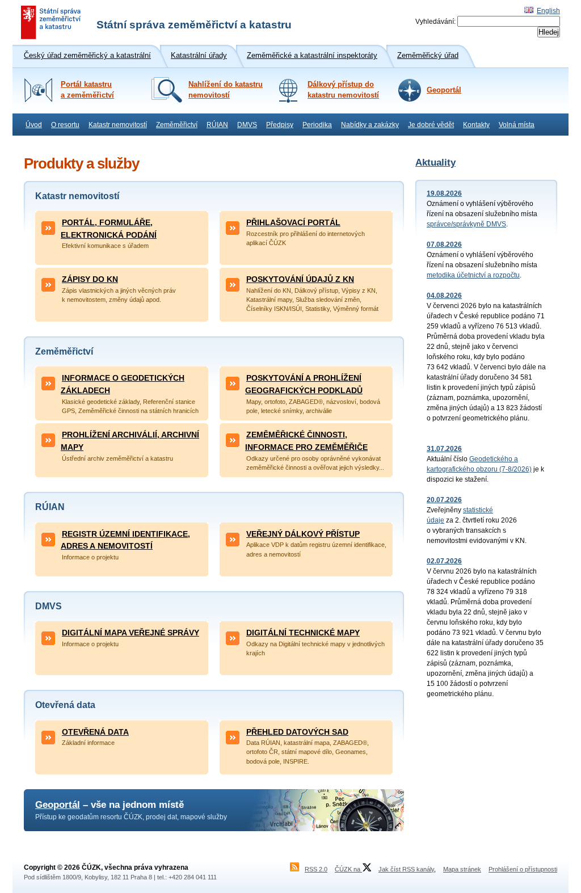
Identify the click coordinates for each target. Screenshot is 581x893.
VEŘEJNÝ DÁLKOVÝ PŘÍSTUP (303, 533)
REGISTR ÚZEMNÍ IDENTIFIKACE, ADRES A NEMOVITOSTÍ (125, 540)
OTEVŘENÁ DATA (95, 731)
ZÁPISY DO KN (90, 279)
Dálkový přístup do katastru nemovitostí (343, 90)
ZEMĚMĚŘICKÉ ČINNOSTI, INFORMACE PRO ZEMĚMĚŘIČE (306, 441)
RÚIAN (217, 125)
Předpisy (279, 125)
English (548, 11)
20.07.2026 (444, 500)
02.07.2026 (444, 561)
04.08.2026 (444, 296)
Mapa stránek (462, 869)
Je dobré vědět (431, 125)
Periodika (317, 125)
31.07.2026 (444, 449)
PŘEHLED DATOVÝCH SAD (297, 731)
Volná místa (516, 125)
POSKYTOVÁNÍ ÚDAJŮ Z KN (300, 279)
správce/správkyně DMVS (466, 224)
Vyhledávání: (435, 22)
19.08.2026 (444, 193)
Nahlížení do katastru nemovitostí (225, 90)
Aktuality (435, 162)
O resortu (65, 125)
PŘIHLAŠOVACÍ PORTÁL (293, 222)
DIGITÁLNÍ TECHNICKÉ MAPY (303, 632)
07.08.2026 (444, 244)
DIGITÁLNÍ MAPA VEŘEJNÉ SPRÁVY (130, 632)
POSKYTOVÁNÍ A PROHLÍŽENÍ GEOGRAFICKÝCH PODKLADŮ (304, 384)
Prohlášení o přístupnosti (523, 869)
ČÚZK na (348, 869)
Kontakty (476, 125)
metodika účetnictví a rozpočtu (473, 275)
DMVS (247, 125)
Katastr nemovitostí (118, 125)
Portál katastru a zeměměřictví (87, 90)
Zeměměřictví (176, 125)
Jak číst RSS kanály (406, 869)
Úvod (34, 125)
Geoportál (444, 90)
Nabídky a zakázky (370, 125)
